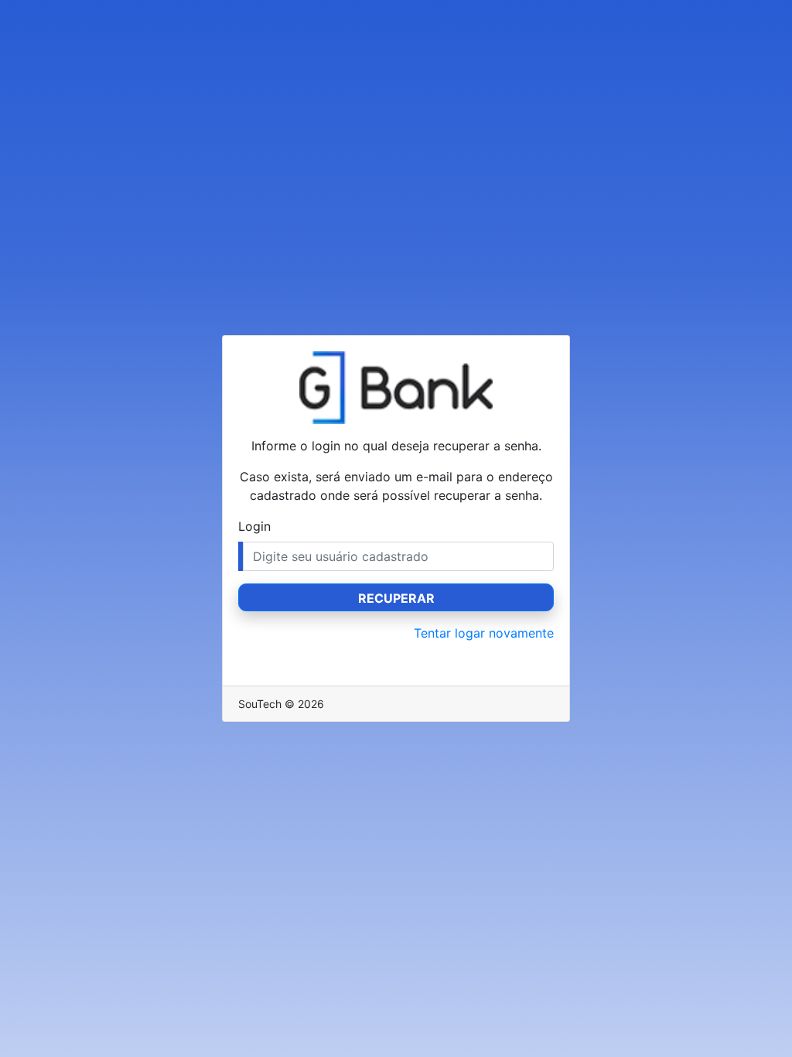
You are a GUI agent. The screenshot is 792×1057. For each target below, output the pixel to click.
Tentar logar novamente (484, 633)
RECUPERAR (396, 598)
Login (254, 526)
